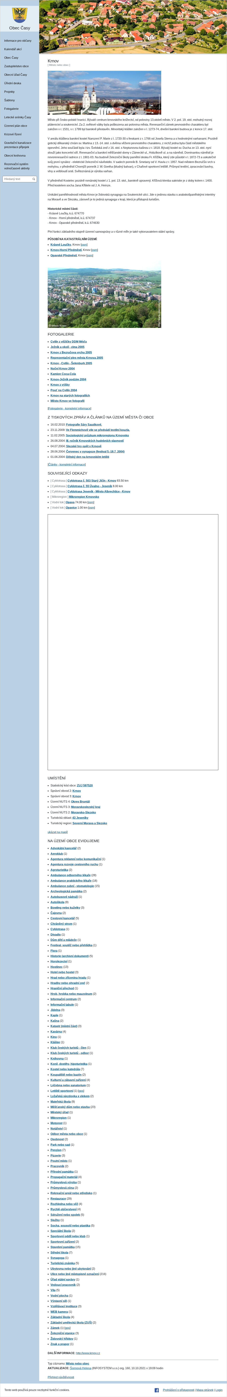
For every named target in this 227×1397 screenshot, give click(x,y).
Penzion (56, 1150)
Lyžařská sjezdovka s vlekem (70, 1096)
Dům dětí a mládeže (64, 939)
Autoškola (57, 902)
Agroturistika (59, 869)
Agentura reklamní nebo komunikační (76, 859)
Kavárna (56, 1031)
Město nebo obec (77, 1363)
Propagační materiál (64, 1177)
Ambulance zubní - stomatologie (72, 886)
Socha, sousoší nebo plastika (70, 1225)
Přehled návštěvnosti (61, 1377)
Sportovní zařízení (63, 1241)
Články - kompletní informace (66, 464)
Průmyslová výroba (64, 1182)
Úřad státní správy (63, 1279)
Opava (70, 502)
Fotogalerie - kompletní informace (69, 408)
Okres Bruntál (80, 801)
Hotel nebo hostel (62, 972)
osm (84, 244)
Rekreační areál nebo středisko (71, 1193)
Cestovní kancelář (63, 918)
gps (81, 1090)
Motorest (56, 1123)
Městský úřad (60, 1112)
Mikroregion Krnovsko (84, 496)
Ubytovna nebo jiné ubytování (71, 1268)
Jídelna (55, 1009)
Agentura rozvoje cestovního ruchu (74, 864)
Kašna (55, 1020)
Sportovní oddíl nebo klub (68, 1236)
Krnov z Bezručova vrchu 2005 (71, 352)
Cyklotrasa (58, 929)
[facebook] (157, 1390)
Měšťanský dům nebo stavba (70, 1106)
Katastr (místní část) (64, 1026)
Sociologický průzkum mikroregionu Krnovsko (97, 435)
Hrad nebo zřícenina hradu (68, 977)
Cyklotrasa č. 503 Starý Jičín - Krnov (92, 480)
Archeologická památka (66, 891)
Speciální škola (61, 1230)
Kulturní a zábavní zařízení (68, 1080)
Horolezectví (59, 961)
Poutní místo (59, 1160)
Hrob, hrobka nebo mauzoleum (71, 993)
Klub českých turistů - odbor (70, 1053)
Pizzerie (56, 1155)
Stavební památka (63, 1247)
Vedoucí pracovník (63, 1284)
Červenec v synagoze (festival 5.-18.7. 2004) (95, 451)
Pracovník (57, 1166)
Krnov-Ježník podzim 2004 (68, 379)
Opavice (71, 507)
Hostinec (57, 966)
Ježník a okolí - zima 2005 (67, 346)
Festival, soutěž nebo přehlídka (71, 945)
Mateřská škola (61, 1101)
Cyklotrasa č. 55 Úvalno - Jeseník (90, 486)
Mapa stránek (204, 1390)
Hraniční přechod (62, 988)
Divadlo (56, 934)
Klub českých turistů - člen (68, 1047)
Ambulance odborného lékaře (71, 875)
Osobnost (57, 1139)
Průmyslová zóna (62, 1187)
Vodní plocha (59, 1295)
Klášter (55, 1042)
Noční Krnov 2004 (63, 368)
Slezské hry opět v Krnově (83, 446)
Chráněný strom (61, 923)
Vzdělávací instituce (64, 1306)
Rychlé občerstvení (64, 1209)
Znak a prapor (60, 1344)
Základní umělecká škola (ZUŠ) (71, 1322)
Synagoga (57, 1257)
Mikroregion (59, 1117)
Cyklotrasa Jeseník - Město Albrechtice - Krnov (99, 491)
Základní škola (60, 1317)
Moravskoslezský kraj (85, 806)
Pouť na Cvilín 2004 (64, 390)
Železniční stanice (63, 1333)
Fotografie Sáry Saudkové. (84, 424)
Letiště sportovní (62, 1090)
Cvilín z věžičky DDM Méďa (69, 341)
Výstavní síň (59, 1300)
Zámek (55, 1327)
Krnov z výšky (60, 384)
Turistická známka (63, 1263)
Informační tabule (62, 1004)
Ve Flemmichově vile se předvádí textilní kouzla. (98, 429)
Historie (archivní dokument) (70, 956)
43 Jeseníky (80, 817)
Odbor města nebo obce (67, 1133)
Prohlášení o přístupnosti (178, 1390)
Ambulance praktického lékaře (71, 880)
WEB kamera (59, 1311)
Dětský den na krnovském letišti (87, 456)
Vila (53, 1290)
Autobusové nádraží (64, 896)
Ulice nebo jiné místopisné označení (75, 1274)
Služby (55, 1220)
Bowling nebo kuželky (65, 907)
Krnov (77, 790)
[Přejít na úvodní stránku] (19, 15)
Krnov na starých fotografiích (70, 395)
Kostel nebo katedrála (65, 1069)
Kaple (54, 1015)
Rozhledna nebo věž (64, 1203)
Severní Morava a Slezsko (90, 823)
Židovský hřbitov (62, 1338)
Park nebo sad (60, 1144)
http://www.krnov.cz (88, 1353)
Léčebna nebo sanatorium (68, 1085)
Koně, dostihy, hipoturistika (69, 1063)
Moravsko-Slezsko (83, 812)
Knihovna (57, 1058)
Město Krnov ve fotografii (67, 400)
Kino (54, 1036)
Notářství (57, 1128)
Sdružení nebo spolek (65, 1214)
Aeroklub (57, 853)
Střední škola (59, 1252)
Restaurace (58, 1198)
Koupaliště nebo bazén (66, 1074)
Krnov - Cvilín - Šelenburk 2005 (71, 363)
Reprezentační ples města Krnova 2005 (77, 357)
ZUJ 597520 (85, 785)
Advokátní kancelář (64, 848)
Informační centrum (64, 999)
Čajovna (56, 912)
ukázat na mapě (58, 832)
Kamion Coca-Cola (63, 373)
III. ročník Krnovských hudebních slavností (95, 440)
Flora (54, 950)
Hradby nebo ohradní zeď (68, 983)
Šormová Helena (80, 1368)
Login (219, 1390)
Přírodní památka (62, 1171)
